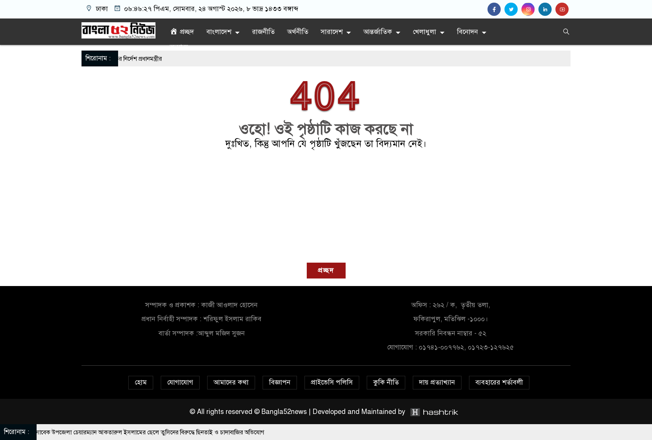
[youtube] (562, 9)
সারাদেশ (332, 32)
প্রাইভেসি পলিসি (332, 382)
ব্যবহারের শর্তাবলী (499, 382)
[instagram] (529, 9)
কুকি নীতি (386, 382)
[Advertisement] (326, 206)
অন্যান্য (179, 47)
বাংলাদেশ (218, 32)
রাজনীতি (263, 32)
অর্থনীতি (297, 32)
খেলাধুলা (424, 32)
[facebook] (495, 9)
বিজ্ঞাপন (280, 382)
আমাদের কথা (231, 382)
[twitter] (512, 9)
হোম (141, 382)
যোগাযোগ (180, 382)
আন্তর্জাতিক (377, 32)
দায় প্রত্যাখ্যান (437, 382)
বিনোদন (467, 32)
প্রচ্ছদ (326, 270)
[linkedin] (546, 9)
